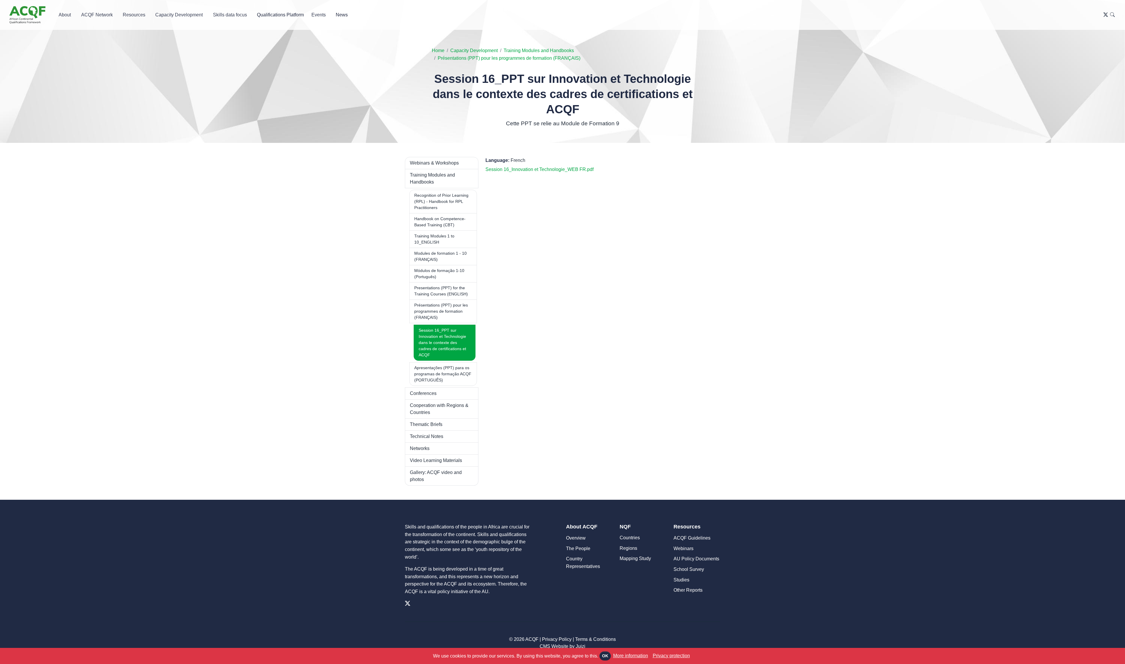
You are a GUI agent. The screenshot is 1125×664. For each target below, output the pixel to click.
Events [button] (318, 14)
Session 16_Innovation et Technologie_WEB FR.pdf (539, 169)
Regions (628, 548)
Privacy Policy (557, 639)
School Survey (689, 569)
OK (605, 655)
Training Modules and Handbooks (539, 50)
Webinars (683, 548)
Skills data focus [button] (230, 14)
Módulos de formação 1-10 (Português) (439, 273)
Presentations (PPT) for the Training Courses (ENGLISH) (441, 290)
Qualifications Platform (280, 14)
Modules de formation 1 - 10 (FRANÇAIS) (440, 256)
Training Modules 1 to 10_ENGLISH (434, 239)
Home (438, 50)
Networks (419, 448)
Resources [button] (134, 14)
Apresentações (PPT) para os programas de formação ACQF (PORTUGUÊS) (442, 373)
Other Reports (688, 590)
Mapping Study (635, 558)
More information (630, 655)
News (342, 14)
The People (578, 548)
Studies (681, 579)
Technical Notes (426, 436)
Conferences (423, 393)
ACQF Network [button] (97, 14)
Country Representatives (583, 562)
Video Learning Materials (436, 460)
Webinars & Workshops (434, 162)
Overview (576, 537)
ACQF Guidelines (692, 537)
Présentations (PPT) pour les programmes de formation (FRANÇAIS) (509, 58)
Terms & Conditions (595, 639)
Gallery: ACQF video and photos (436, 476)
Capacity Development (474, 50)
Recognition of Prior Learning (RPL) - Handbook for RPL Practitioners (441, 201)
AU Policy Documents (696, 558)
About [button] (65, 14)
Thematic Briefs (426, 424)
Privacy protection (671, 655)
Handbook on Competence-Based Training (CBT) (440, 221)
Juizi (580, 646)
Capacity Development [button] (179, 14)
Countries (630, 537)
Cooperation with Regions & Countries (439, 409)
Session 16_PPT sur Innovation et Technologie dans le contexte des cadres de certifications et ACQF (442, 342)
